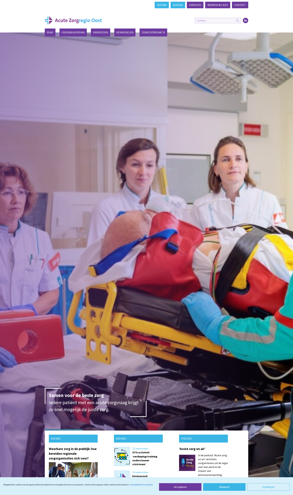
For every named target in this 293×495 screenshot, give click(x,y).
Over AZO (195, 5)
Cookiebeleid (135, 484)
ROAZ (50, 32)
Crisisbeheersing (73, 32)
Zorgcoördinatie (153, 32)
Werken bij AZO (218, 5)
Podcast (186, 438)
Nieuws (162, 5)
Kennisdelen (124, 32)
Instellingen (268, 487)
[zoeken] (237, 20)
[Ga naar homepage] (73, 20)
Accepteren (180, 487)
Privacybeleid (147, 484)
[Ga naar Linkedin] (245, 20)
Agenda (178, 5)
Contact (240, 5)
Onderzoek (100, 32)
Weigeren (224, 487)
